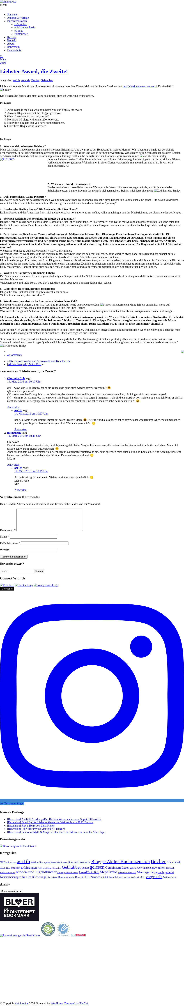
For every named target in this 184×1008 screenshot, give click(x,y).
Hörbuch (170, 867)
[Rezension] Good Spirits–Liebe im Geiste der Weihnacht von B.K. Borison (50, 822)
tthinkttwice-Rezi (138, 877)
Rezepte (11, 37)
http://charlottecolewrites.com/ (140, 86)
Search (39, 571)
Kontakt (11, 40)
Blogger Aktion (105, 861)
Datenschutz (14, 50)
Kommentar (8, 530)
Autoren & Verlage (18, 17)
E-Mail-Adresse (10, 543)
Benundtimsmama (79, 862)
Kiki (13, 873)
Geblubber (47, 80)
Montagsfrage (147, 872)
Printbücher (20, 33)
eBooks (18, 30)
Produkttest (53, 877)
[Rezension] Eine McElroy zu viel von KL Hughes (36, 828)
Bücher (35, 80)
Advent (13, 862)
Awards (25, 80)
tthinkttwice (21, 1003)
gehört (85, 867)
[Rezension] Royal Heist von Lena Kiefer (30, 825)
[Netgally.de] (48, 935)
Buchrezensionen (17, 20)
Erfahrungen (29, 867)
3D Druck (4, 862)
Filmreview (56, 868)
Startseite (12, 14)
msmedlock (14, 432)
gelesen (97, 867)
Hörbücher (20, 24)
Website (4, 549)
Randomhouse (66, 877)
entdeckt (15, 867)
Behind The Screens (58, 862)
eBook (176, 862)
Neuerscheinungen (10, 877)
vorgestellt (154, 876)
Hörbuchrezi (5, 872)
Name (4, 536)
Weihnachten (169, 877)
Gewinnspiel (144, 867)
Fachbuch (42, 868)
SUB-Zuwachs (93, 877)
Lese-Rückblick (89, 872)
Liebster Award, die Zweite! (34, 71)
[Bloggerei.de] (78, 935)
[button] (2, 8)
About (10, 43)
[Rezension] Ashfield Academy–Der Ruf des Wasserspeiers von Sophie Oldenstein (54, 819)
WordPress (57, 1003)
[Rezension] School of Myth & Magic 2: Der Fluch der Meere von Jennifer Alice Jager (56, 832)
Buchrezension (135, 861)
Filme (48, 868)
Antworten (13, 407)
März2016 (3, 61)
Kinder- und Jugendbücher (36, 872)
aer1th (16, 80)
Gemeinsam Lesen (117, 867)
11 (1, 56)
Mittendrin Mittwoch (127, 872)
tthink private (124, 877)
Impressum (13, 46)
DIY (169, 862)
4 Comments (14, 354)
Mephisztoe (109, 872)
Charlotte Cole (16, 378)
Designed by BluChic (76, 1003)
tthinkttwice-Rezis (24, 27)
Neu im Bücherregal (34, 877)
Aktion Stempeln (40, 862)
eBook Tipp (5, 868)
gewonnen (158, 867)
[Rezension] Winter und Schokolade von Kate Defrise (39, 361)
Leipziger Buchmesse (67, 872)
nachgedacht (166, 872)
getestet (133, 868)
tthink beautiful (110, 877)
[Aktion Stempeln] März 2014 (24, 364)
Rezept (79, 877)
